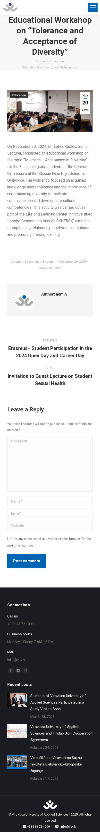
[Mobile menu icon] (93, 7)
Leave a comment (50, 267)
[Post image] (17, 700)
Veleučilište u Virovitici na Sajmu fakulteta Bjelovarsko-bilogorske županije (56, 764)
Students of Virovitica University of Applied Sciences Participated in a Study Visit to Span (58, 702)
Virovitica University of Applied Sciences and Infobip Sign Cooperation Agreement (61, 733)
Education (19, 95)
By (48, 261)
